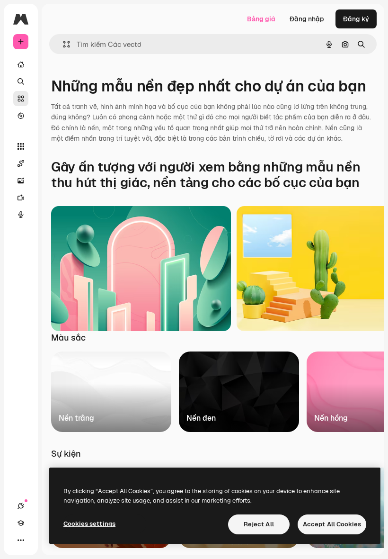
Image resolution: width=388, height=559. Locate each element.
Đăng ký (356, 19)
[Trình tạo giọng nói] (20, 214)
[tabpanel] (213, 389)
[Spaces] (20, 163)
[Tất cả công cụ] (20, 146)
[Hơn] (20, 540)
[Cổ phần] (20, 98)
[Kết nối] (20, 506)
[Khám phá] (20, 115)
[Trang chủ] (20, 64)
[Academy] (20, 523)
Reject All (259, 524)
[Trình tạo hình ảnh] (20, 180)
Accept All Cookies (332, 524)
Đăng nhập (307, 19)
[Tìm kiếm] (20, 81)
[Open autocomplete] (63, 44)
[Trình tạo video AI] (20, 197)
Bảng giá (261, 19)
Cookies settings (89, 524)
